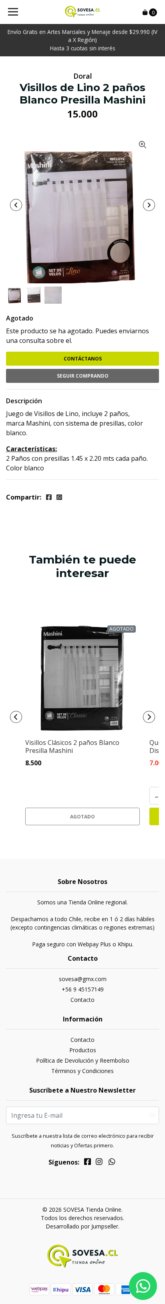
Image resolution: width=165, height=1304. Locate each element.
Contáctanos (83, 358)
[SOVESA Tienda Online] (83, 12)
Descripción (24, 400)
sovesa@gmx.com (83, 979)
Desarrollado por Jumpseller (82, 1226)
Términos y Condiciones (82, 1071)
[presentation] (16, 205)
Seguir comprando (83, 375)
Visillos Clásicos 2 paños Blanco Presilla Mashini (72, 746)
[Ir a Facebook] (87, 1163)
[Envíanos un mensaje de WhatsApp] (143, 1286)
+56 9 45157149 (83, 989)
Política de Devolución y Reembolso (82, 1060)
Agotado (19, 318)
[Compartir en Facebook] (49, 497)
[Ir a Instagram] (99, 1163)
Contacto (82, 999)
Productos (82, 1050)
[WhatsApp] (112, 1163)
